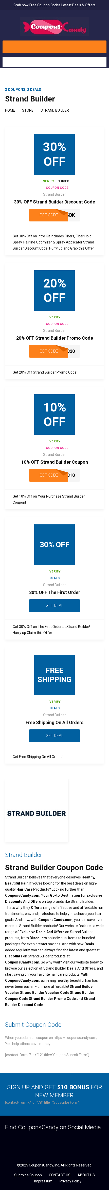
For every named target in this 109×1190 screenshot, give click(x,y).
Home (10, 110)
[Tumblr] (27, 1139)
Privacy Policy (70, 1181)
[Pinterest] (37, 1139)
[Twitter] (17, 1139)
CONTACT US (59, 1175)
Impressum (43, 1181)
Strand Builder (54, 194)
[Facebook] (7, 1139)
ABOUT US (86, 1175)
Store (27, 110)
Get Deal (54, 605)
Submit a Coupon (28, 1175)
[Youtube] (47, 1139)
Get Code (49, 215)
